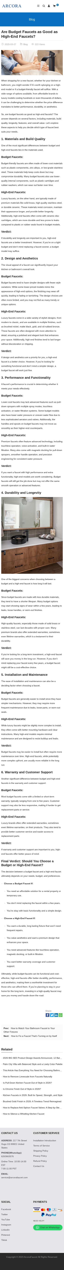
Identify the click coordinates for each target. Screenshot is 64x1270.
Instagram (6, 1224)
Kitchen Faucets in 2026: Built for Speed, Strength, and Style (32, 1095)
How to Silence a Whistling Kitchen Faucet (23, 1114)
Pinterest (5, 1235)
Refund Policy (40, 1161)
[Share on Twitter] (52, 1016)
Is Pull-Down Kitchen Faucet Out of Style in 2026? (27, 1082)
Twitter (4, 1214)
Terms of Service (41, 1145)
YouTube (5, 1219)
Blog (32, 19)
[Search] (42, 6)
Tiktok (4, 1240)
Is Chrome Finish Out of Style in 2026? (22, 1089)
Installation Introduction (44, 1140)
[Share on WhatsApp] (60, 1016)
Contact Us (38, 1166)
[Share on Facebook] (47, 1016)
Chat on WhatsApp (50, 1227)
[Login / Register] (48, 6)
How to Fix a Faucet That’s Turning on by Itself (34, 1036)
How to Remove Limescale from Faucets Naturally (27, 1076)
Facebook (6, 1209)
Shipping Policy (40, 1151)
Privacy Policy (40, 1156)
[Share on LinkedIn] (56, 1016)
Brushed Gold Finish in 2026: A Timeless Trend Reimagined (32, 1101)
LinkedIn (5, 1230)
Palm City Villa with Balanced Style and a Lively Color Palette (32, 1064)
